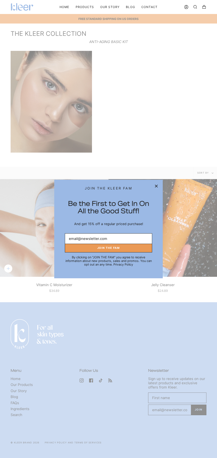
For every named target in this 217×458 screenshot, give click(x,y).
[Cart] (204, 7)
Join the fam (108, 247)
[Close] (156, 186)
